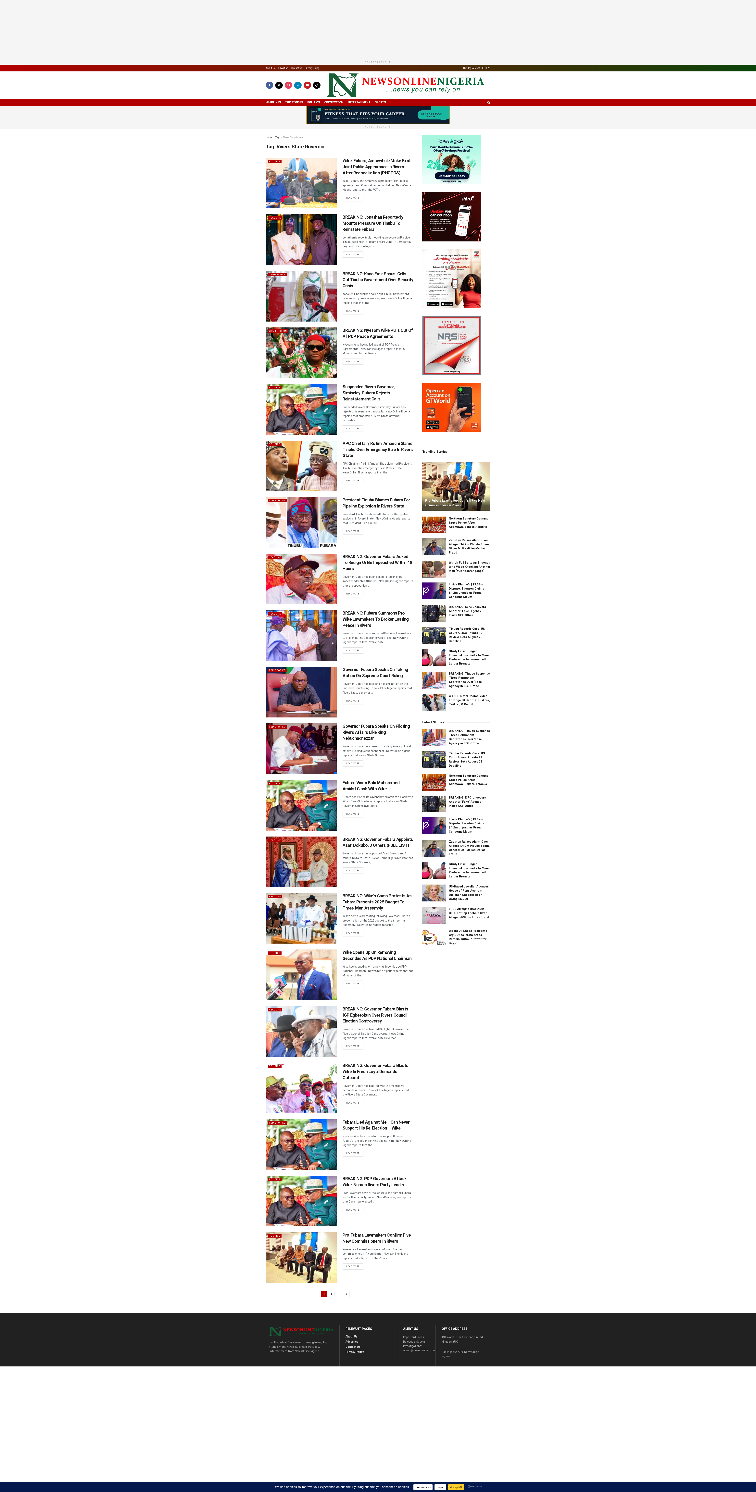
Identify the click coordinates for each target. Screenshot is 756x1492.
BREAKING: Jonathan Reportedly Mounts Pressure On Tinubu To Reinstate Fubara (373, 246)
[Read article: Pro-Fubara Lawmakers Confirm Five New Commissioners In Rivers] (301, 1280)
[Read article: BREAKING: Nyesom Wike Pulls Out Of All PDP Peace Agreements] (301, 376)
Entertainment (359, 125)
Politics (313, 125)
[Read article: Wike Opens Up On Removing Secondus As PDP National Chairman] (301, 998)
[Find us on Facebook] (269, 108)
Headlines (273, 125)
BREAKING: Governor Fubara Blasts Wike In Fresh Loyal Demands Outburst (375, 1094)
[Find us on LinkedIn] (298, 108)
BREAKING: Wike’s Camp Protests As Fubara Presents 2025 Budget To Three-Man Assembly (377, 925)
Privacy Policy (312, 91)
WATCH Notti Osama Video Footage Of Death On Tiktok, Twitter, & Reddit (469, 1078)
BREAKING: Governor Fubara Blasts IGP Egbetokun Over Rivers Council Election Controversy (375, 1038)
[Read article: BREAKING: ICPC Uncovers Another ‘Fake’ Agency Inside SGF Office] (434, 991)
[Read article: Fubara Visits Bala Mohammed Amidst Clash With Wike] (301, 828)
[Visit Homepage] (405, 108)
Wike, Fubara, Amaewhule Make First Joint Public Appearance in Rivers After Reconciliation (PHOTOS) (377, 189)
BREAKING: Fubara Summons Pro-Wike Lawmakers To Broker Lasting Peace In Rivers (376, 642)
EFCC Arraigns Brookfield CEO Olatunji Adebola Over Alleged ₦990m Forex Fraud (469, 1291)
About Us (271, 91)
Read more (354, 221)
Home (269, 160)
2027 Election (278, 354)
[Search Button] (488, 125)
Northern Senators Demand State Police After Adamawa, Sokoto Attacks (468, 901)
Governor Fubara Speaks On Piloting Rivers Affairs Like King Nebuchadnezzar (376, 755)
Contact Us (296, 91)
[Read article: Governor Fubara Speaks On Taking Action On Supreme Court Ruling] (301, 715)
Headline (275, 241)
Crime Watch (333, 125)
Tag (277, 160)
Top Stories (294, 125)
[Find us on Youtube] (307, 108)
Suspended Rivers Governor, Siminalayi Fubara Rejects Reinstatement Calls (369, 416)
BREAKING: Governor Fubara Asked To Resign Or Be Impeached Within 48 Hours (377, 585)
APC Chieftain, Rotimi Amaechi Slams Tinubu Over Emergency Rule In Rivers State (378, 472)
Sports (380, 125)
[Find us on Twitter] (279, 108)
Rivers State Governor (294, 160)
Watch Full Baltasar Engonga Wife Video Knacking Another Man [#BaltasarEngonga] (469, 945)
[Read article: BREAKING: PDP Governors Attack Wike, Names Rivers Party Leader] (301, 1224)
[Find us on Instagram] (288, 108)
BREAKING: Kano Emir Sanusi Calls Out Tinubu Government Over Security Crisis (378, 303)
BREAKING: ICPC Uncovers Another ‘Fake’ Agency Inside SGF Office (467, 989)
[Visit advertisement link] (378, 138)
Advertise (283, 91)
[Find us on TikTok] (317, 108)
